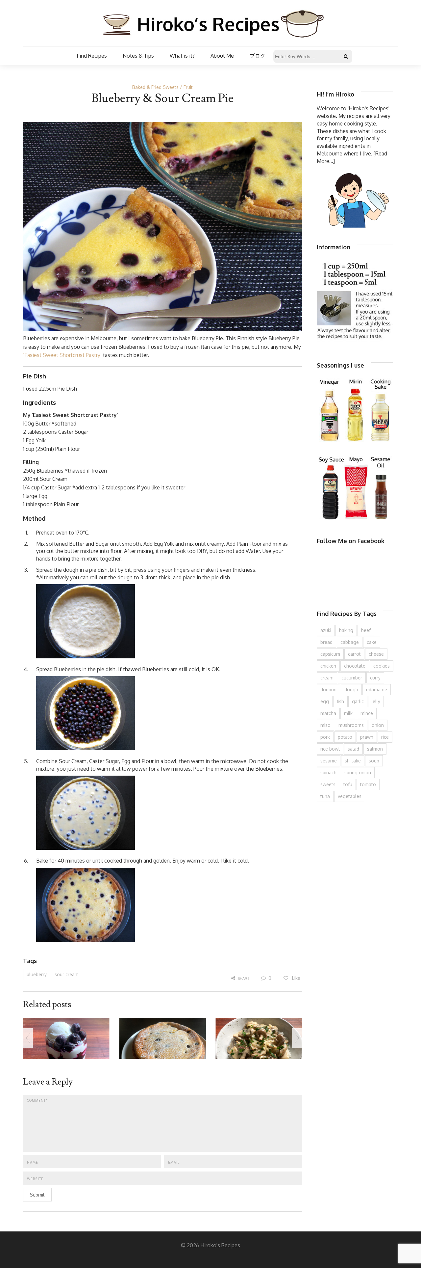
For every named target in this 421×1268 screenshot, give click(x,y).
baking (346, 630)
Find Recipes (92, 55)
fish (340, 701)
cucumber (351, 677)
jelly (376, 701)
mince (366, 713)
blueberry (37, 974)
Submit (37, 1195)
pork (325, 737)
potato (345, 737)
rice (385, 737)
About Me (222, 55)
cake (372, 642)
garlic (358, 701)
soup (374, 760)
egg (324, 701)
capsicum (330, 654)
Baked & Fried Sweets (155, 87)
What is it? (182, 55)
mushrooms (351, 725)
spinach (328, 772)
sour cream (67, 974)
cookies (381, 666)
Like (295, 978)
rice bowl (330, 749)
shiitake (353, 760)
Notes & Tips (138, 55)
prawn (366, 737)
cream (327, 677)
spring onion (357, 772)
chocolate (354, 666)
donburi (328, 689)
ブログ (257, 55)
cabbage (349, 642)
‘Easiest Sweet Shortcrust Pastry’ (62, 355)
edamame (376, 689)
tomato (368, 784)
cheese (376, 654)
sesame (328, 760)
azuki (325, 630)
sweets (327, 784)
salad (353, 749)
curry (375, 677)
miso (325, 725)
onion (378, 725)
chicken (328, 666)
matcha (328, 713)
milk (348, 713)
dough (351, 689)
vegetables (349, 796)
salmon (375, 749)
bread (326, 642)
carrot (354, 654)
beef (366, 630)
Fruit (188, 87)
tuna (325, 796)
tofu (347, 784)
